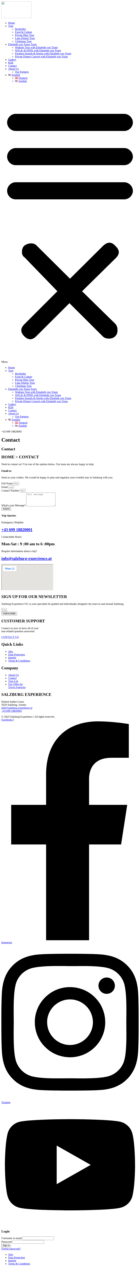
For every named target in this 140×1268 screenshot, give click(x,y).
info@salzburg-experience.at (26, 558)
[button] (70, 224)
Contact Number (10, 490)
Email (4, 487)
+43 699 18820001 (16, 529)
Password (6, 1241)
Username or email (11, 1238)
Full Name (7, 483)
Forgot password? (11, 1248)
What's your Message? (13, 505)
